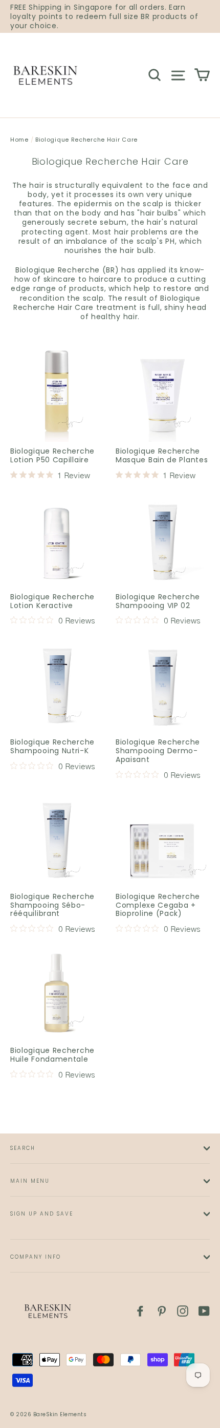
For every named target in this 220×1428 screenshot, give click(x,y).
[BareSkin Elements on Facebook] (140, 1311)
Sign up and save (41, 1214)
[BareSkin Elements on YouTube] (204, 1311)
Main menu (30, 1181)
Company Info (35, 1257)
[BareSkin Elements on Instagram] (182, 1311)
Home (19, 139)
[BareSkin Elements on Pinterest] (161, 1311)
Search (22, 1148)
